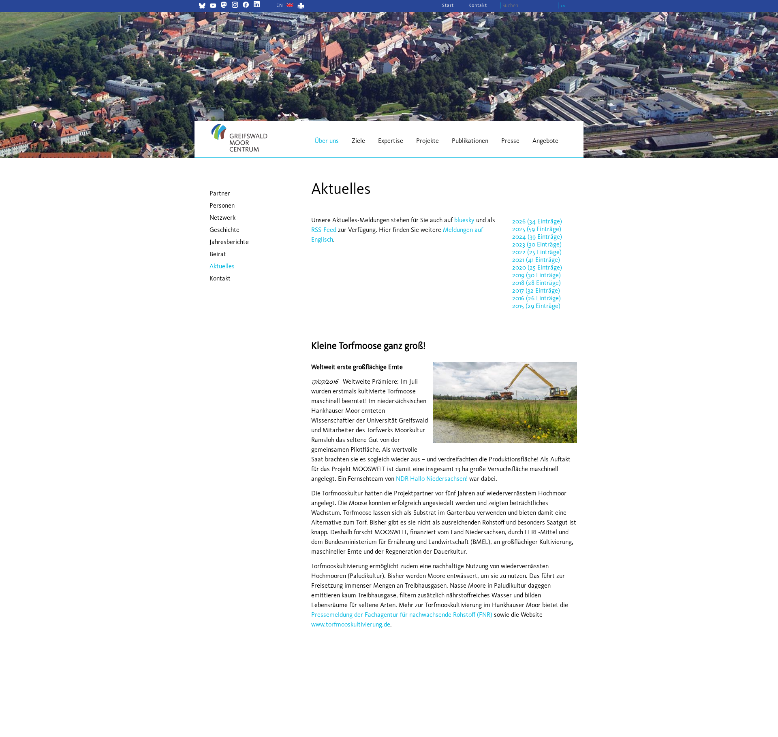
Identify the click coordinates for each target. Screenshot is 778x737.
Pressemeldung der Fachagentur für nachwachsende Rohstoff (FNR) (401, 614)
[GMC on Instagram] (234, 5)
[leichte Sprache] (300, 7)
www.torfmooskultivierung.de (350, 624)
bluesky (464, 220)
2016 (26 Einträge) (536, 298)
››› (563, 5)
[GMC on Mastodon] (223, 5)
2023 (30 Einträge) (537, 244)
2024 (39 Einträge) (537, 236)
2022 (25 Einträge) (537, 252)
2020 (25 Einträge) (537, 267)
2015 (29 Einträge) (536, 306)
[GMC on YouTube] (212, 7)
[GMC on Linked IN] (256, 5)
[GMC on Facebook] (245, 5)
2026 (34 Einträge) (537, 221)
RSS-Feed (323, 230)
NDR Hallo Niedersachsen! (431, 478)
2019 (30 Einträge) (536, 275)
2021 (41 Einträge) (536, 259)
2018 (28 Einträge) (536, 283)
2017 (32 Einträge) (536, 290)
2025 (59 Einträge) (536, 229)
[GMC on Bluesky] (202, 7)
